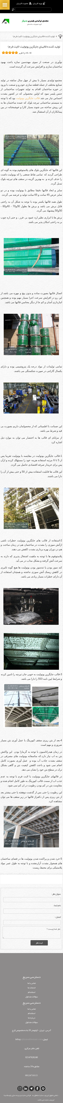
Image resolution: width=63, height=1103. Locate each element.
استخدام (31, 992)
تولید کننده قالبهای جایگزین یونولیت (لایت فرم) (34, 36)
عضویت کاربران (22, 3)
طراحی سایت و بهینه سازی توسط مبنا (17, 1095)
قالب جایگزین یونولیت (28, 98)
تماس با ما (31, 983)
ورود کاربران (37, 3)
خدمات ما (32, 987)
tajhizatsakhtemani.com (31, 1039)
